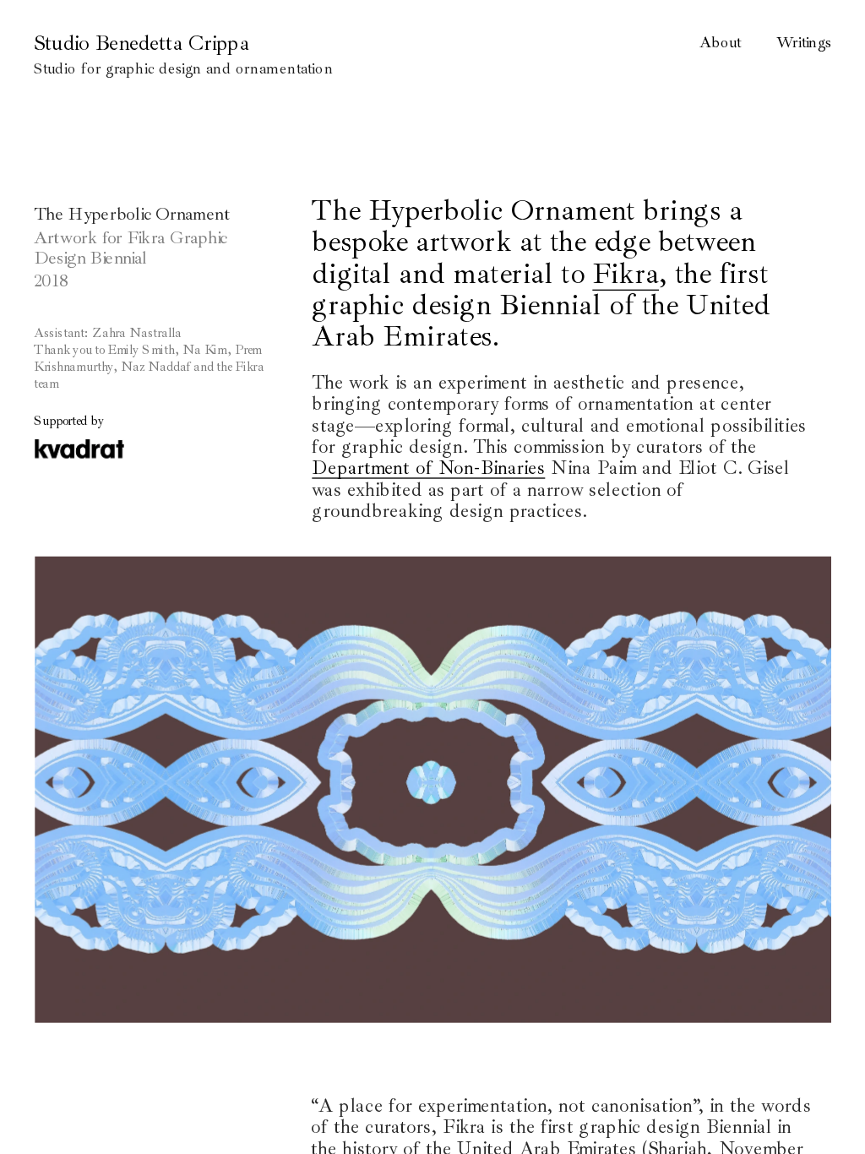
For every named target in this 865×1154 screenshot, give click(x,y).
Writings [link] (803, 42)
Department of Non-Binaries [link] (428, 468)
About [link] (720, 42)
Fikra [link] (625, 272)
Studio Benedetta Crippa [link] (141, 43)
